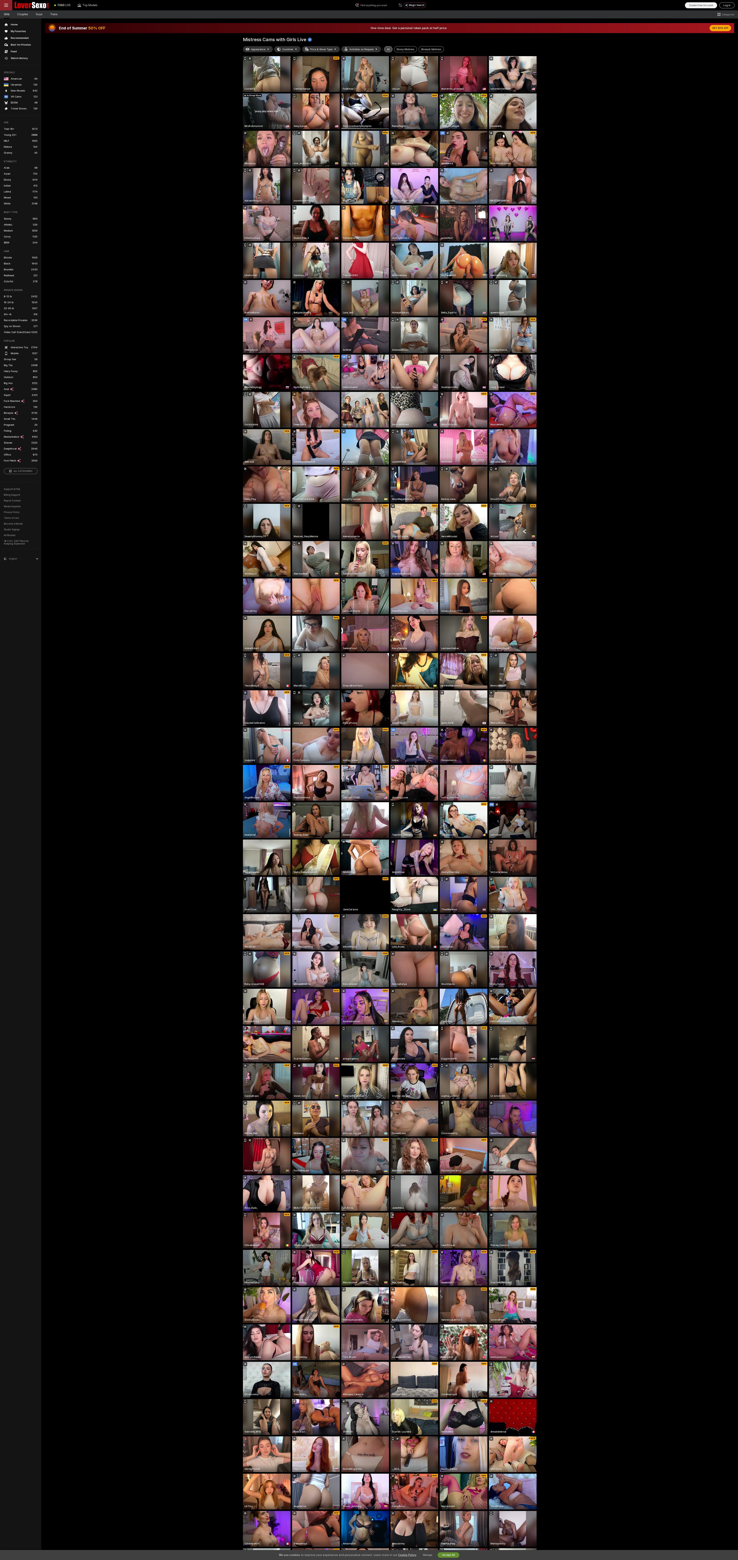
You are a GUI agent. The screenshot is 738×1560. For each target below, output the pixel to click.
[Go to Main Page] (31, 5)
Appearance (258, 49)
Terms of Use (11, 518)
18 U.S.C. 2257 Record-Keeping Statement (16, 542)
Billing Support (12, 495)
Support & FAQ (12, 489)
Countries (287, 49)
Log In (727, 5)
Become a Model (13, 523)
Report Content (12, 500)
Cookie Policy (407, 1555)
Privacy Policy (12, 512)
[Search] (400, 5)
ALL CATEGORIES (22, 471)
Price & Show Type (321, 49)
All (388, 49)
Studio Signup (12, 529)
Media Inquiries (12, 506)
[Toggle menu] (6, 5)
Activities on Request (361, 49)
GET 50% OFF (720, 28)
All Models (10, 535)
